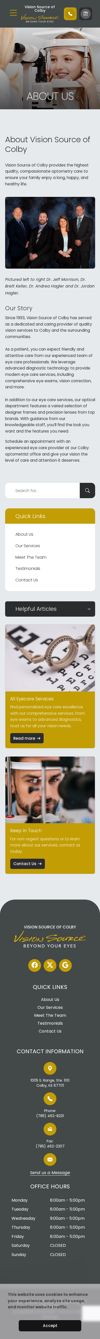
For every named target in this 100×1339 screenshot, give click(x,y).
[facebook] (34, 965)
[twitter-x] (50, 965)
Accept (50, 1325)
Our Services (27, 546)
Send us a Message (50, 1173)
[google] (65, 965)
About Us (24, 534)
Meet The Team (30, 557)
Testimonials (27, 568)
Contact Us (26, 580)
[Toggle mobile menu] (13, 13)
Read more (24, 738)
